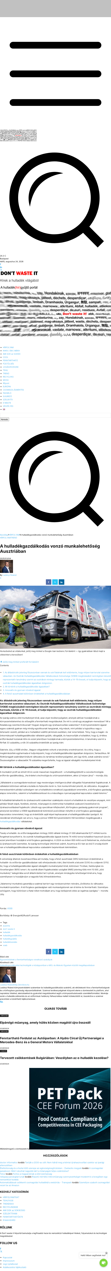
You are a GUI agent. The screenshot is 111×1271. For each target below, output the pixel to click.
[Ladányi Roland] (6, 572)
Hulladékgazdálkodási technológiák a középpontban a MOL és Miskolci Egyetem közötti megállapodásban (47, 965)
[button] (55, 532)
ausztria (6, 926)
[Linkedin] (1, 267)
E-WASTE (3, 1051)
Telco (2, 1174)
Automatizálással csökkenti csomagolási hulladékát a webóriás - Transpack (36, 1182)
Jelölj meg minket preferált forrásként (19, 662)
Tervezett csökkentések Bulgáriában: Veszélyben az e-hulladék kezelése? (54, 1058)
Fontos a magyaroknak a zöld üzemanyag (32, 1174)
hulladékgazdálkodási (10, 821)
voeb (5, 945)
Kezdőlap (4, 535)
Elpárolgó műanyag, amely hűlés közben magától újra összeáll (45, 1022)
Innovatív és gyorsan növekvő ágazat (21, 690)
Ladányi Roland (10, 575)
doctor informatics (8, 1162)
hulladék (6, 932)
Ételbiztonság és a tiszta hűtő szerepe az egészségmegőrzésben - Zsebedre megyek (41, 1168)
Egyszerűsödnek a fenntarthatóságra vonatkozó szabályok (26, 959)
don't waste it (9, 929)
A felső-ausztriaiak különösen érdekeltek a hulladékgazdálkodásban (36, 693)
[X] (1, 270)
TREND (14, 537)
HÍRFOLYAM (14, 535)
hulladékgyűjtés (10, 939)
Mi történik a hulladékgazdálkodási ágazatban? (26, 686)
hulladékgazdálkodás (12, 935)
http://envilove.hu (21, 985)
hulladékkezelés (10, 942)
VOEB (9, 908)
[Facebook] (0, 264)
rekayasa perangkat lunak (12, 1176)
